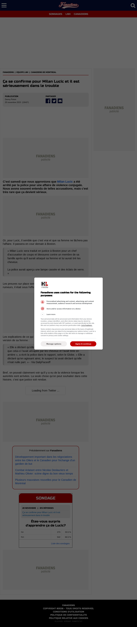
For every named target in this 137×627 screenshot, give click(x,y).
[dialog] (68, 314)
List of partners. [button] (86, 325)
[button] (68, 314)
